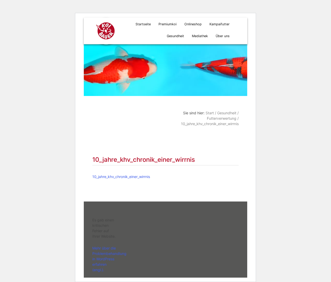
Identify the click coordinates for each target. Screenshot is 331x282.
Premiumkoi (168, 24)
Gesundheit (175, 36)
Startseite (143, 24)
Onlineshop (193, 24)
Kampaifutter (219, 24)
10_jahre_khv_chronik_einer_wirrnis (121, 176)
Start (210, 113)
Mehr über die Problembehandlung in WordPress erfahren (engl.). (109, 259)
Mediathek (200, 36)
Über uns (223, 36)
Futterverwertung (221, 118)
